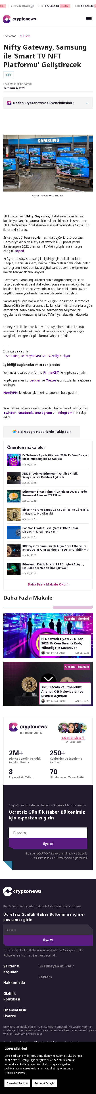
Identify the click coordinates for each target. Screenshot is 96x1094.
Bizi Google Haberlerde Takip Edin (44, 431)
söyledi (20, 251)
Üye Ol (48, 844)
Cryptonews (9, 36)
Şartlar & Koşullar (11, 969)
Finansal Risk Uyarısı (14, 1013)
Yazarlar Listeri (73, 738)
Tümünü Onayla (44, 1083)
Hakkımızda (14, 982)
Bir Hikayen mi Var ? (56, 966)
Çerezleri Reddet (17, 1083)
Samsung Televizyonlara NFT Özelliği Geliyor (38, 356)
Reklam (45, 976)
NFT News (25, 36)
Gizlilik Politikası (11, 996)
